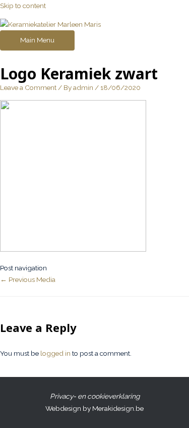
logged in (55, 353)
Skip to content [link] (23, 6)
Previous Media (27, 279)
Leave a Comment (28, 87)
